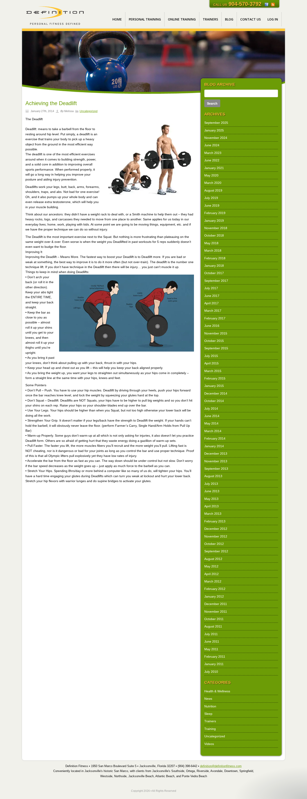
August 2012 (213, 559)
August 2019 (213, 190)
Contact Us (250, 19)
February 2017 (214, 318)
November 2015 (215, 333)
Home (117, 19)
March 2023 (212, 153)
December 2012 (215, 528)
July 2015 (211, 356)
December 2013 (215, 453)
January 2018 (214, 265)
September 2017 (216, 280)
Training (210, 729)
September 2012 (216, 551)
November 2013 (215, 461)
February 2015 (214, 378)
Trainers (210, 19)
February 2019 (214, 213)
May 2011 (211, 649)
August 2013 (213, 476)
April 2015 (211, 363)
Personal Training (145, 19)
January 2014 (214, 446)
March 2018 (212, 250)
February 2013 (214, 521)
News (208, 698)
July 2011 (211, 634)
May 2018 (211, 243)
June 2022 (211, 160)
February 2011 (214, 656)
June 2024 (211, 145)
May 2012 (211, 566)
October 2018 (214, 235)
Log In (272, 19)
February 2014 (214, 438)
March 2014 (212, 431)
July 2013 (211, 483)
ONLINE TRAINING (182, 19)
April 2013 (211, 506)
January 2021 (214, 168)
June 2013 (211, 491)
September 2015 (216, 348)
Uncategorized (89, 111)
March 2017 (212, 310)
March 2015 (212, 371)
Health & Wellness (217, 691)
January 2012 (214, 596)
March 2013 (212, 513)
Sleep (208, 713)
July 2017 (211, 288)
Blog (229, 19)
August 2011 (213, 626)
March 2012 (212, 581)
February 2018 (214, 258)
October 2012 (214, 544)
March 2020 (212, 183)
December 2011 (215, 604)
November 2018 (215, 228)
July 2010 (211, 671)
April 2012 (211, 574)
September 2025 (216, 122)
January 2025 (214, 130)
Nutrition (210, 706)
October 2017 (214, 273)
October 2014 (214, 401)
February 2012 (214, 589)
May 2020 (211, 175)
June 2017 (211, 296)
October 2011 (214, 619)
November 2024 (215, 138)
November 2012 (215, 536)
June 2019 (211, 205)
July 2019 (211, 198)
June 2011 (211, 641)
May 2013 (211, 499)
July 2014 (211, 408)
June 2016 (211, 325)
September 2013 (216, 468)
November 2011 (215, 611)
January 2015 (214, 386)
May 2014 (211, 423)
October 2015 (214, 341)
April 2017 (211, 303)
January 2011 (214, 664)
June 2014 (211, 416)
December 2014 (215, 393)
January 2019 (214, 220)
